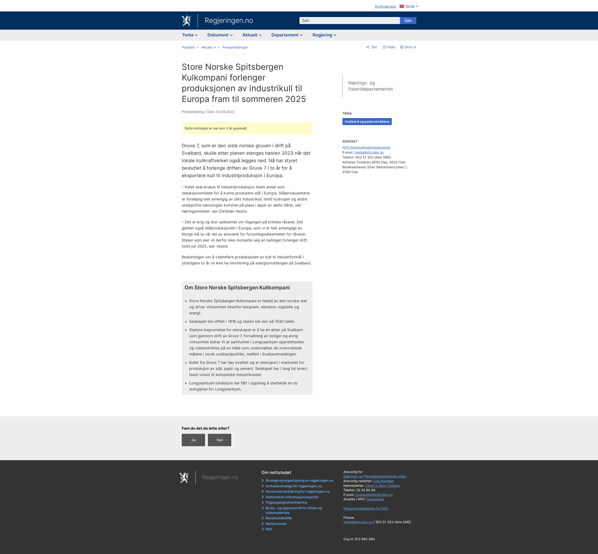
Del (374, 47)
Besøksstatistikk (279, 518)
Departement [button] (285, 34)
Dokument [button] (218, 34)
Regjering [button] (323, 34)
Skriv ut (410, 47)
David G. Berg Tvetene (383, 485)
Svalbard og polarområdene (367, 121)
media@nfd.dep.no (369, 152)
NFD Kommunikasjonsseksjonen (366, 147)
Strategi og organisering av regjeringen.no (300, 480)
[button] (208, 47)
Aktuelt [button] (250, 34)
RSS (269, 529)
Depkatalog (375, 499)
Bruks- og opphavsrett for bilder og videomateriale (294, 510)
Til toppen (249, 409)
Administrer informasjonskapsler (292, 497)
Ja (193, 440)
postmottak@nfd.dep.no (374, 495)
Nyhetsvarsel (276, 524)
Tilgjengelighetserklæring (286, 502)
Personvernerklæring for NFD (365, 508)
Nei (220, 440)
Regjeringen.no (229, 20)
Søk (408, 20)
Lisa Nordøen (383, 481)
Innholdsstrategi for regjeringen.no (294, 486)
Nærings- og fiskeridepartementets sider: (375, 476)
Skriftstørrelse (385, 6)
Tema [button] (188, 34)
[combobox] (349, 20)
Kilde (391, 47)
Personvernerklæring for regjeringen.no (298, 491)
